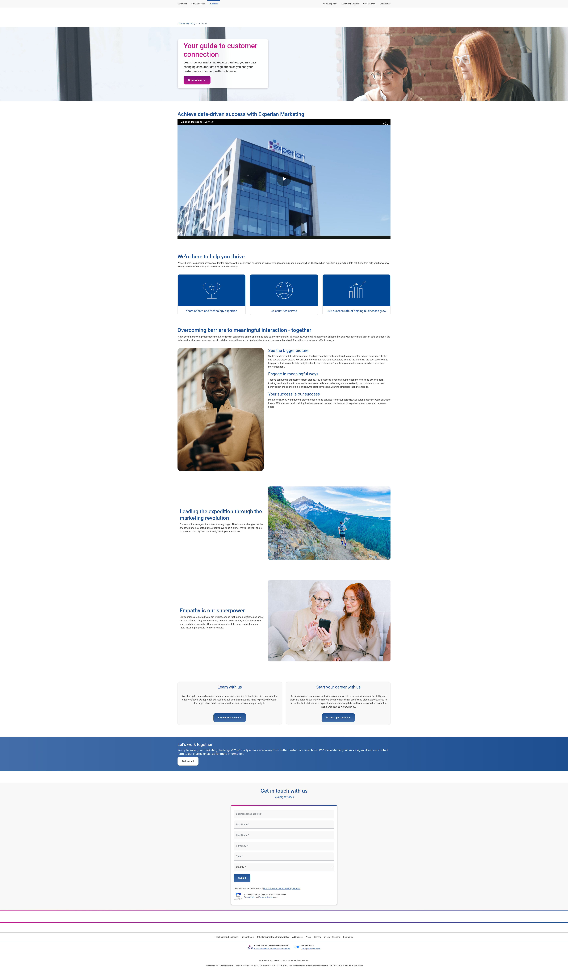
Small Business (198, 4)
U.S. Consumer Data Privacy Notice (281, 888)
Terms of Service (265, 897)
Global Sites (385, 4)
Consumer (182, 4)
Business (214, 4)
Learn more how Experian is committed (272, 948)
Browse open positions (338, 717)
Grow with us (195, 80)
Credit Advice (369, 4)
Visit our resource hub (229, 717)
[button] (268, 14)
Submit (242, 877)
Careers (317, 937)
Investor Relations (332, 937)
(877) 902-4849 (285, 797)
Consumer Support (350, 4)
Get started (188, 761)
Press (308, 937)
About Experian (330, 4)
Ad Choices (297, 937)
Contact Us (348, 937)
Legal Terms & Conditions (226, 937)
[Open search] (387, 14)
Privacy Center (247, 937)
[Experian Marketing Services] (192, 13)
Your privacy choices (310, 948)
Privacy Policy (249, 897)
